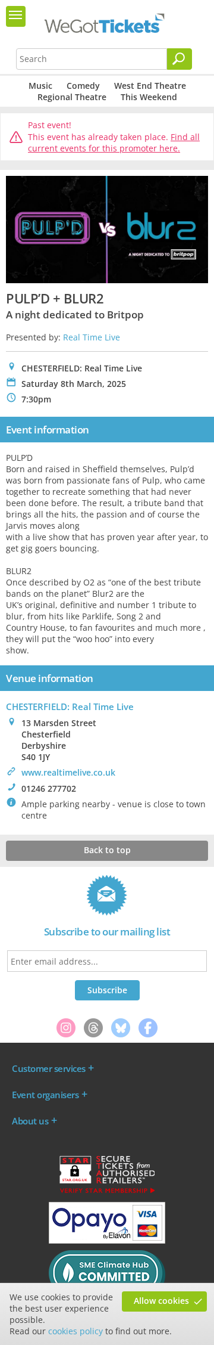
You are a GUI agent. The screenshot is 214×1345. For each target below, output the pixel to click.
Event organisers (45, 1095)
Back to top (107, 850)
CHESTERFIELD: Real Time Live (70, 706)
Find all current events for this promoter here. (114, 142)
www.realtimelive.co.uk (68, 772)
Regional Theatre (71, 97)
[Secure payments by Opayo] (107, 1240)
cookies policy (75, 1331)
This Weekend (149, 97)
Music (40, 85)
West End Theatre (150, 85)
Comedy (83, 85)
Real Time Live (91, 337)
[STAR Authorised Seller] (107, 1192)
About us (30, 1121)
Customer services (49, 1068)
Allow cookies (161, 1300)
